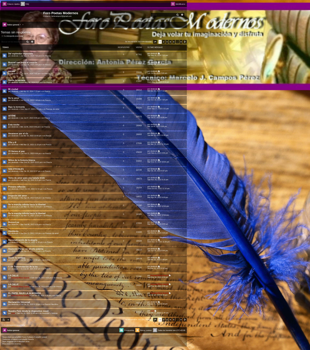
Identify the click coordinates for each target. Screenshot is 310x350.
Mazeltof (22, 341)
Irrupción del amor (17, 195)
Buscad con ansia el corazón (22, 62)
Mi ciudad (13, 89)
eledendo (14, 56)
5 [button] (173, 42)
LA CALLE (13, 275)
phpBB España (28, 339)
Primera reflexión (17, 187)
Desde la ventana (16, 80)
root (13, 313)
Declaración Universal (19, 302)
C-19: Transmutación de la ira (22, 266)
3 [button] (166, 42)
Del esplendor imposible (20, 53)
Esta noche (13, 124)
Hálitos (11, 71)
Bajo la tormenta (16, 107)
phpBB (17, 337)
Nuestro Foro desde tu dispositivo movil (28, 311)
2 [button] (163, 42)
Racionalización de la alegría (22, 240)
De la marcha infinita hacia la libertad (27, 204)
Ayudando (13, 231)
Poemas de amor (52, 109)
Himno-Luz (13, 222)
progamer (10, 341)
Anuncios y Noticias (50, 313)
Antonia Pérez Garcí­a (20, 278)
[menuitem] (25, 4)
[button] (155, 42)
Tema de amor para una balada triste (26, 178)
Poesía (48, 56)
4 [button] (170, 42)
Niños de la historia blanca (21, 160)
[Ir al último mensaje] (159, 53)
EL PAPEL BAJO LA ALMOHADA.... (25, 293)
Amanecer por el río (18, 133)
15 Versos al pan (16, 151)
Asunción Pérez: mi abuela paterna (25, 249)
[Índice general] (22, 14)
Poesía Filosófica (51, 304)
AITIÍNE (12, 116)
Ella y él (12, 142)
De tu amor (13, 98)
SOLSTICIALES (16, 169)
